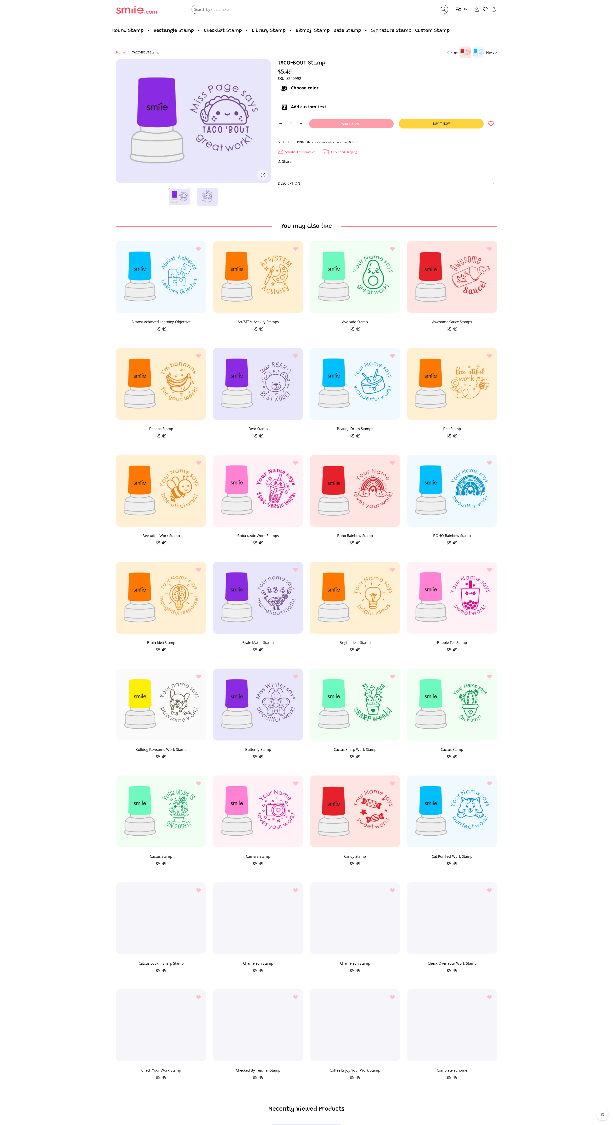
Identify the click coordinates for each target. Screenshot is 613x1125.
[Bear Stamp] (258, 384)
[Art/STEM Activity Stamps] (258, 277)
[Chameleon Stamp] (258, 918)
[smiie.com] (136, 9)
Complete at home (452, 1070)
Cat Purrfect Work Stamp (452, 856)
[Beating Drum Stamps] (355, 384)
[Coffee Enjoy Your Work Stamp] (355, 1025)
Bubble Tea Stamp (452, 642)
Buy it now (441, 124)
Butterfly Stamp (258, 749)
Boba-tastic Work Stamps (258, 535)
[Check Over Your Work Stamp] (452, 918)
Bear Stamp (258, 428)
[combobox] (320, 9)
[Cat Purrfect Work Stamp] (452, 811)
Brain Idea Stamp (161, 642)
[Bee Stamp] (452, 384)
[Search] (443, 9)
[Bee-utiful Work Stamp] (161, 491)
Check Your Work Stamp (161, 1070)
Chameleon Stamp (258, 963)
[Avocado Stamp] (355, 277)
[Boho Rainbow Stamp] (355, 491)
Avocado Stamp (355, 321)
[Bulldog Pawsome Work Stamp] (161, 704)
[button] (463, 9)
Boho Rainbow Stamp (355, 535)
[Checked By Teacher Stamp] (258, 1025)
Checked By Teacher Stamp (258, 1070)
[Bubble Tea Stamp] (452, 598)
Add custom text (308, 107)
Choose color (304, 88)
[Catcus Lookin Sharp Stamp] (161, 918)
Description (289, 183)
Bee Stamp (452, 428)
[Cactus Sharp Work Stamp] (355, 704)
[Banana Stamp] (161, 384)
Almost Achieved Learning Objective (161, 321)
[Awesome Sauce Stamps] (452, 277)
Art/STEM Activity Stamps (258, 321)
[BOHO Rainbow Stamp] (452, 491)
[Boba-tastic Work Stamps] (258, 491)
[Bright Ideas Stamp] (355, 598)
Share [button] (286, 161)
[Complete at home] (452, 1025)
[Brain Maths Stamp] (258, 598)
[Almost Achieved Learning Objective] (161, 277)
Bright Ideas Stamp (355, 642)
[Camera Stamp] (258, 811)
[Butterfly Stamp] (258, 704)
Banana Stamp (161, 428)
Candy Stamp (355, 856)
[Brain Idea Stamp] (161, 598)
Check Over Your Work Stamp (452, 963)
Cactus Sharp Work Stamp (355, 749)
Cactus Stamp (452, 749)
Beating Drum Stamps (355, 428)
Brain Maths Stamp (258, 642)
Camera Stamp (258, 856)
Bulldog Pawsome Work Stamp (161, 749)
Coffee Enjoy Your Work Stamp (355, 1070)
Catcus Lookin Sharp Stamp (161, 963)
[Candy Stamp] (355, 811)
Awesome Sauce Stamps (452, 321)
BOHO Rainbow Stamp (452, 535)
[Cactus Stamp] (452, 704)
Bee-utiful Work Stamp (161, 535)
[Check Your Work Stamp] (161, 1025)
